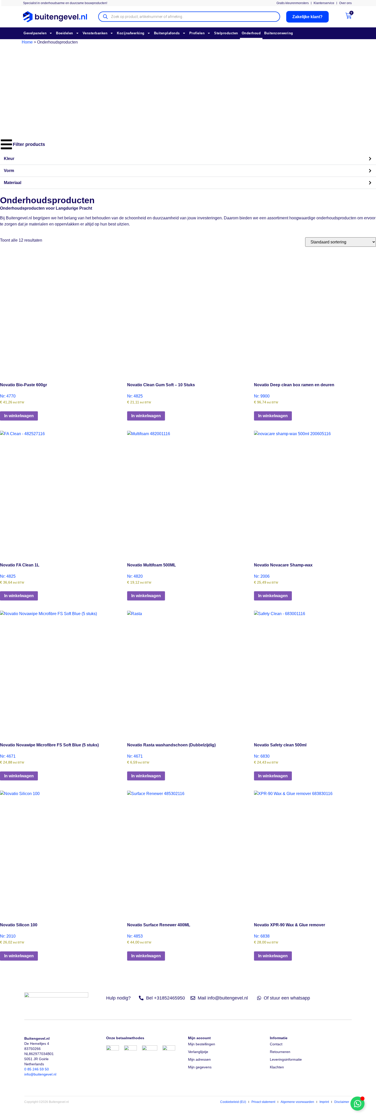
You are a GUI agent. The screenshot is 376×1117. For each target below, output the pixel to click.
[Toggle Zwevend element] (357, 1104)
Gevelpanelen (35, 33)
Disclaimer (341, 1102)
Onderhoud (251, 33)
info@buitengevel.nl (40, 1074)
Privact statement (263, 1102)
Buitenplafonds (167, 33)
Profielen (197, 33)
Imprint (324, 1102)
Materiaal (12, 182)
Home (27, 42)
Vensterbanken (95, 33)
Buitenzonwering (278, 33)
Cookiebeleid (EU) (233, 1102)
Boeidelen (64, 33)
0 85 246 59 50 (36, 1069)
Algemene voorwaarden (297, 1102)
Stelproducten (226, 33)
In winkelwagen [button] (19, 416)
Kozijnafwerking (131, 33)
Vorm (9, 170)
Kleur (9, 158)
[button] (188, 159)
